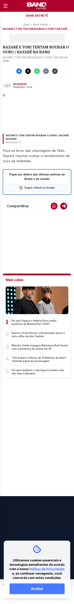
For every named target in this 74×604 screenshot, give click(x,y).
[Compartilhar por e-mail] (46, 71)
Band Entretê (40, 24)
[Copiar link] (55, 71)
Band (26, 24)
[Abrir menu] (5, 6)
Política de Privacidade (47, 569)
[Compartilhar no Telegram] (63, 206)
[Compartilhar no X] (28, 71)
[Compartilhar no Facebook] (19, 71)
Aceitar (37, 589)
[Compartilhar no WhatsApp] (37, 71)
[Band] (37, 5)
